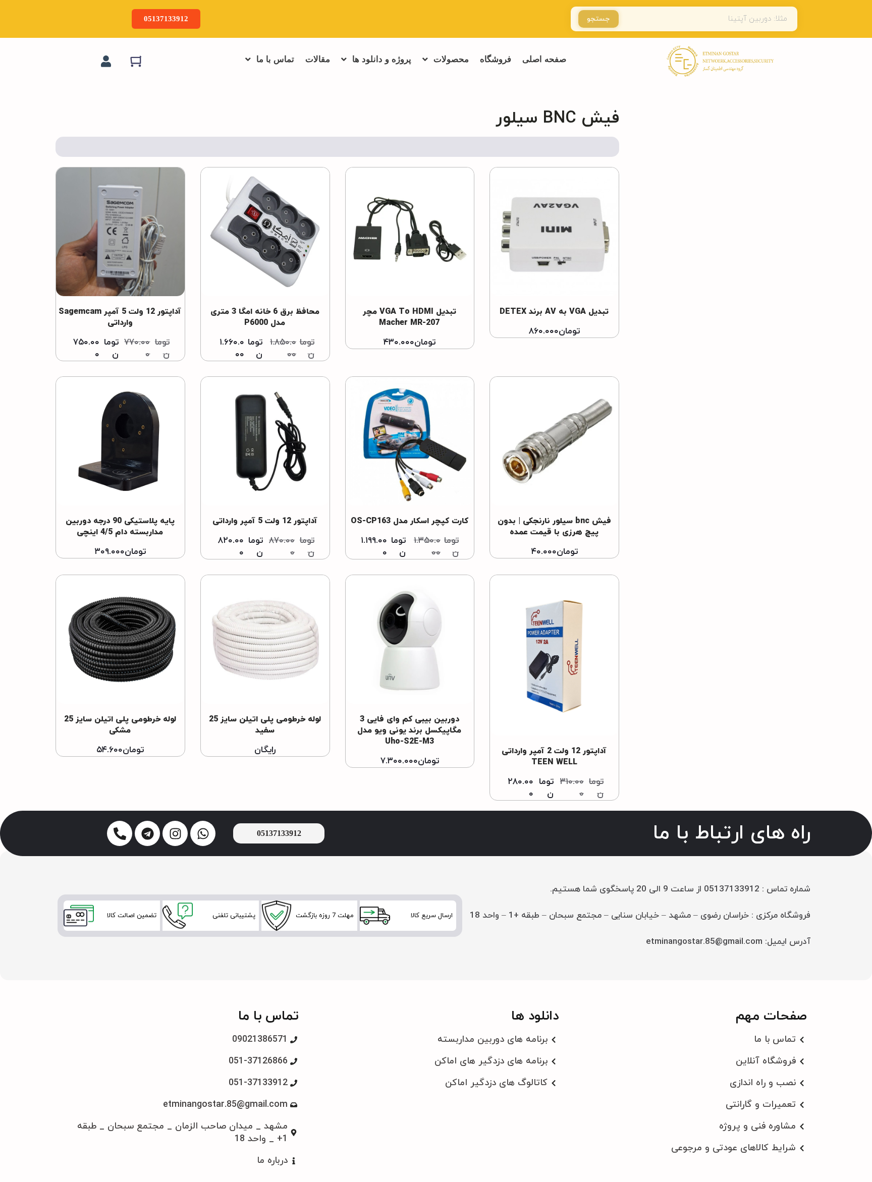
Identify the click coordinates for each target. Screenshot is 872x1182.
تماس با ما (275, 59)
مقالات (317, 59)
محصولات (451, 59)
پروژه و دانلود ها (381, 59)
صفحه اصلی (544, 59)
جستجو (598, 19)
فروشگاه (495, 59)
